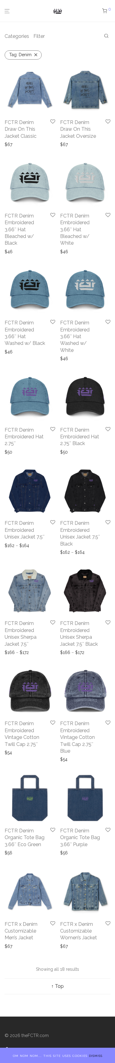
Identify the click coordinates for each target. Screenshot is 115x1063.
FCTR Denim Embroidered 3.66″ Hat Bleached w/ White (75, 229)
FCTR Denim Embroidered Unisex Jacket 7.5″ (24, 530)
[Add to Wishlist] (52, 122)
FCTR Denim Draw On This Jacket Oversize (78, 129)
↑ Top (57, 986)
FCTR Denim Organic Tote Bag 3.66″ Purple (80, 837)
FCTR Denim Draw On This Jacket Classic (20, 129)
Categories (17, 36)
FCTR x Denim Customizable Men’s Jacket (21, 931)
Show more (17, 144)
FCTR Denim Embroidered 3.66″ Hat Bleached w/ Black (19, 229)
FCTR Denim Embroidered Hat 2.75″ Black (79, 437)
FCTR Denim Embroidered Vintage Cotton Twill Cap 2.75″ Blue (77, 737)
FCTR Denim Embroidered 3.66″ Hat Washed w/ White (75, 336)
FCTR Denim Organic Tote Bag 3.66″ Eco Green (24, 837)
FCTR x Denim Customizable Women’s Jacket (78, 931)
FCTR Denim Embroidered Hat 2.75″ (24, 437)
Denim (20, 54)
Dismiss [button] (95, 1055)
